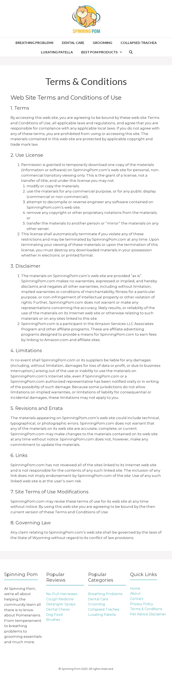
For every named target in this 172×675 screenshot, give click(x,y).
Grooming (102, 43)
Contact (136, 599)
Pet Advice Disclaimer (148, 614)
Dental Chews (58, 609)
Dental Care (73, 43)
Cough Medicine (60, 599)
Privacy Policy (141, 604)
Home (135, 588)
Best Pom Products (99, 52)
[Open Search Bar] (131, 52)
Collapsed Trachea (139, 43)
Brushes (53, 620)
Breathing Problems (34, 43)
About (135, 593)
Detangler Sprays (60, 604)
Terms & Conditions (146, 609)
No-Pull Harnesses (61, 594)
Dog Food (54, 615)
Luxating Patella (57, 52)
